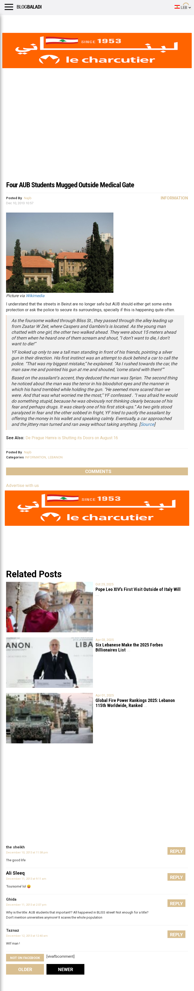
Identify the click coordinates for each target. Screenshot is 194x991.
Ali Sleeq (15, 873)
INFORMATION (35, 457)
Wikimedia (35, 295)
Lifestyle (11, 21)
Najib (28, 198)
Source (147, 424)
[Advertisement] (97, 140)
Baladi (69, 21)
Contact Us (133, 21)
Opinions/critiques (99, 21)
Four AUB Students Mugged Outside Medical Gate (70, 185)
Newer (65, 969)
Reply (176, 851)
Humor (33, 21)
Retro (51, 21)
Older (25, 969)
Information (174, 198)
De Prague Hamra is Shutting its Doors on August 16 (72, 437)
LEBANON (55, 457)
